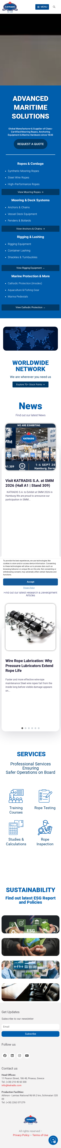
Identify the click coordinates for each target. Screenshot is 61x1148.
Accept (30, 581)
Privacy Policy (29, 588)
